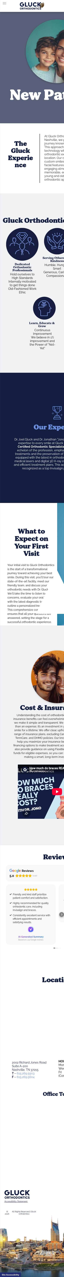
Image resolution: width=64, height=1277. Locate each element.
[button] (6, 914)
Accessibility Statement (16, 1201)
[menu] (4, 3)
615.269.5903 (26, 1073)
